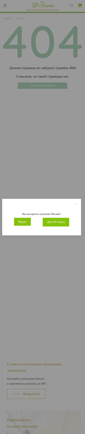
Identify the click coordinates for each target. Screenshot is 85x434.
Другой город (56, 221)
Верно (22, 221)
